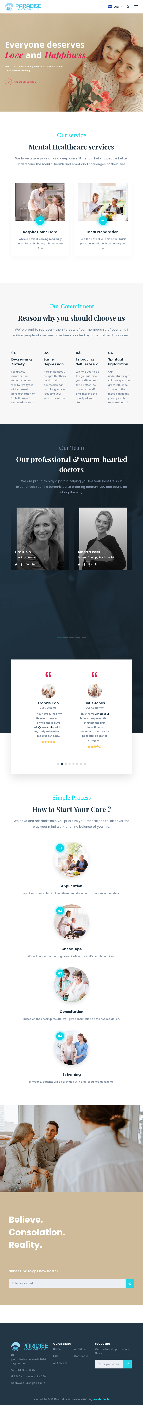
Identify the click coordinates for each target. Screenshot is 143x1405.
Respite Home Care (40, 232)
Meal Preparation (103, 232)
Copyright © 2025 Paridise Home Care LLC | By (71, 1399)
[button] (19, 569)
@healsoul (56, 714)
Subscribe (130, 1283)
